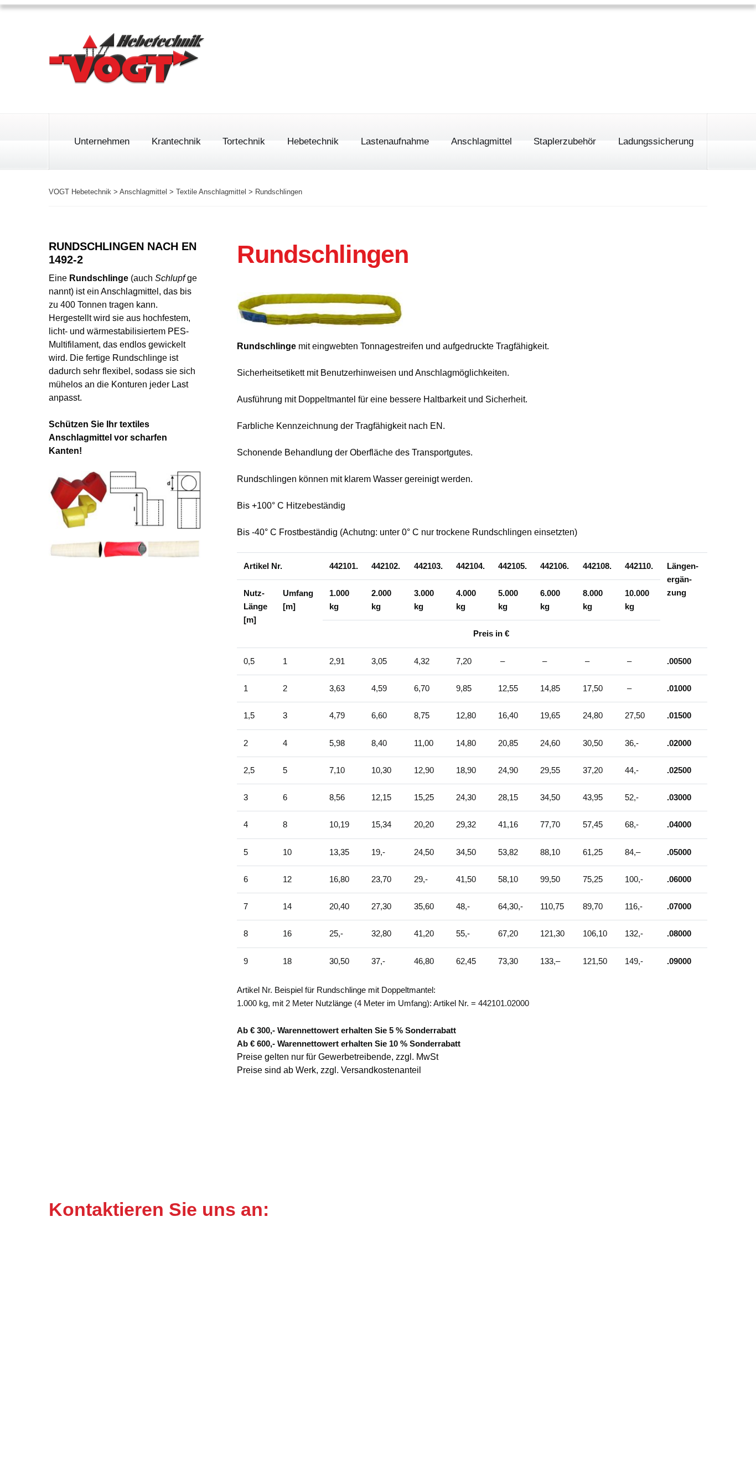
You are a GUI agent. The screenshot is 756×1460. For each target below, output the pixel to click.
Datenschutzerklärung (598, 1384)
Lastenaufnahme (395, 141)
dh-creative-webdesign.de (654, 1437)
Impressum (556, 30)
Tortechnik (243, 141)
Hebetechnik (313, 141)
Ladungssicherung (655, 141)
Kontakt (691, 30)
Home (498, 30)
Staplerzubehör (565, 141)
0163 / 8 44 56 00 (457, 77)
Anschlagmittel (481, 141)
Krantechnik (176, 141)
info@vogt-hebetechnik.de (366, 1333)
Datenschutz (628, 30)
